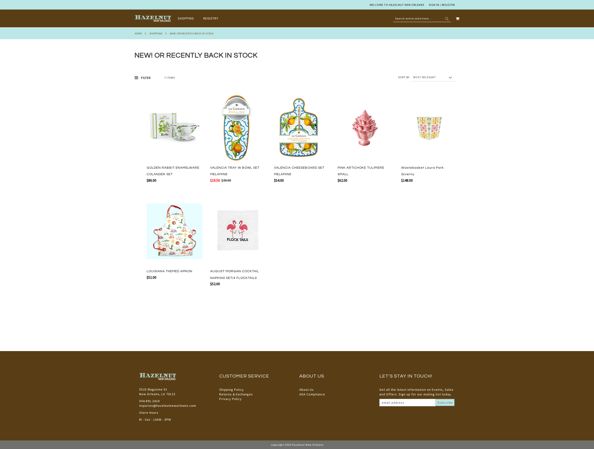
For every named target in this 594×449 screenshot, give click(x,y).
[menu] (200, 18)
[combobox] (422, 18)
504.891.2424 (149, 401)
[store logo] (153, 19)
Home (138, 33)
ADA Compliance (312, 394)
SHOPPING (155, 33)
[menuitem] (188, 18)
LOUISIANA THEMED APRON (169, 271)
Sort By (404, 77)
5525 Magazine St (153, 389)
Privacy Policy (230, 399)
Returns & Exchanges (236, 394)
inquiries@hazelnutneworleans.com (167, 406)
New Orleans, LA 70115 (157, 394)
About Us (306, 390)
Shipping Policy (231, 390)
